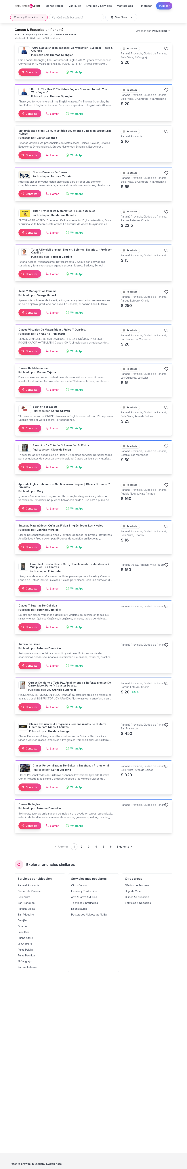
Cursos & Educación (65, 34)
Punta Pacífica (26, 955)
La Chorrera (25, 943)
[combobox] (153, 31)
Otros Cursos (79, 885)
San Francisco (26, 902)
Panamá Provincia (28, 885)
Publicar (164, 5)
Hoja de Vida (133, 891)
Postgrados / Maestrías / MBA (89, 914)
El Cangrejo (25, 961)
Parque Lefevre (27, 967)
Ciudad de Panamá (29, 891)
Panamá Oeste (26, 908)
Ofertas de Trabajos (137, 885)
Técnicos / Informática (84, 902)
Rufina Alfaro (25, 937)
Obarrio (22, 926)
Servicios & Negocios (138, 902)
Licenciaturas (79, 908)
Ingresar (146, 5)
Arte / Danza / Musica (84, 897)
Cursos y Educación (26, 17)
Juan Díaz (24, 932)
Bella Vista (24, 897)
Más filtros (121, 17)
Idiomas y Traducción (84, 891)
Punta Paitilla (25, 949)
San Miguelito (26, 914)
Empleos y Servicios (37, 34)
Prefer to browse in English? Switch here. (35, 1163)
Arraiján (22, 920)
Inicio (17, 34)
